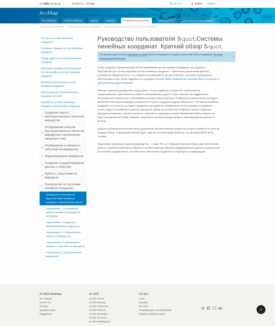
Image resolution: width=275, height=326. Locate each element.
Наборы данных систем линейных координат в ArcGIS (59, 94)
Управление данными (136, 20)
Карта (94, 20)
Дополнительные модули (198, 20)
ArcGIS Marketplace (99, 321)
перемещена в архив (137, 54)
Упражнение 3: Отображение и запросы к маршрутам (63, 234)
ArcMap (90, 3)
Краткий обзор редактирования (115, 82)
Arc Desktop (50, 3)
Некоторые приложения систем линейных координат (58, 84)
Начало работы (73, 20)
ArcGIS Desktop (97, 302)
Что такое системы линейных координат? (57, 40)
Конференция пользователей (155, 310)
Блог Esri (143, 306)
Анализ (110, 20)
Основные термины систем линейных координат (62, 50)
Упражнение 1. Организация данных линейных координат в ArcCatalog (63, 212)
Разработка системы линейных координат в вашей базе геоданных (60, 104)
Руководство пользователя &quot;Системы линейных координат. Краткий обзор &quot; (64, 198)
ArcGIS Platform (97, 310)
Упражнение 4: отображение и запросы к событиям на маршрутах (65, 244)
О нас (142, 298)
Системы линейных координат (84, 26)
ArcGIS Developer (98, 313)
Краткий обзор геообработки (171, 78)
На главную (49, 20)
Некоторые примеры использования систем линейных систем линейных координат (61, 72)
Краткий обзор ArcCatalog (202, 78)
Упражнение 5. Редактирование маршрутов (63, 254)
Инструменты (166, 20)
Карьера (143, 302)
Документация (47, 310)
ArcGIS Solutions (98, 317)
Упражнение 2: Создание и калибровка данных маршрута (63, 224)
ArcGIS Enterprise (98, 306)
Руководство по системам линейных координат (131, 26)
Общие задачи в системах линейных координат (61, 60)
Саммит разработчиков (152, 313)
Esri (229, 4)
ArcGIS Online (96, 298)
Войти (198, 3)
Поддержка (45, 313)
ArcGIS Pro (78, 3)
